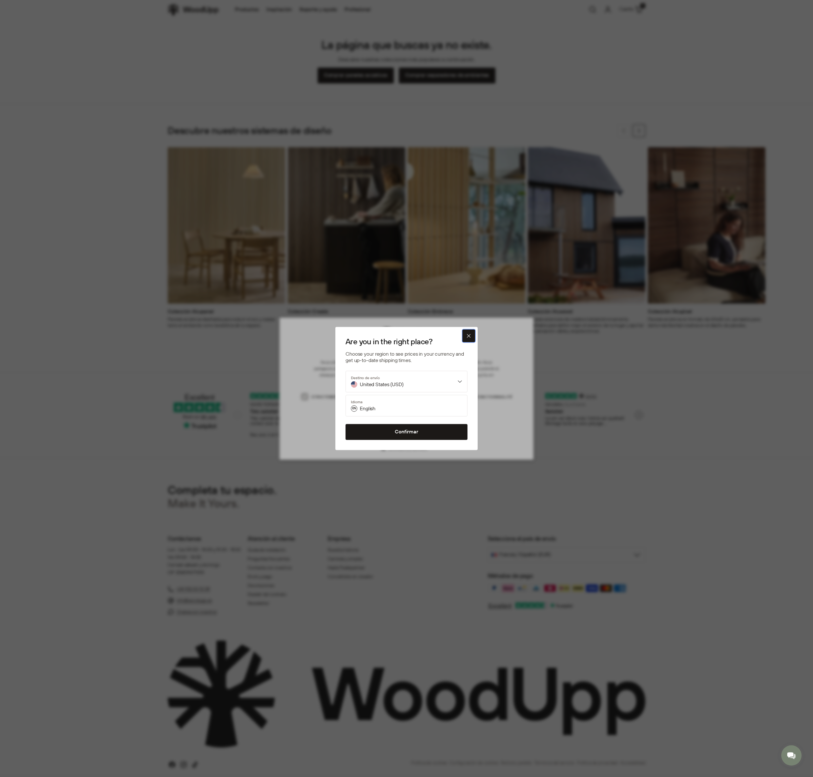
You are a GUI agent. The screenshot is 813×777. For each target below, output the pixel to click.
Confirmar (406, 432)
